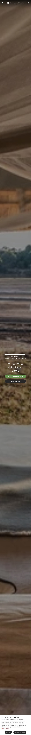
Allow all (8, 732)
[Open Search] (28, 3)
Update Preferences (20, 732)
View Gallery (15, 381)
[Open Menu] (2, 3)
